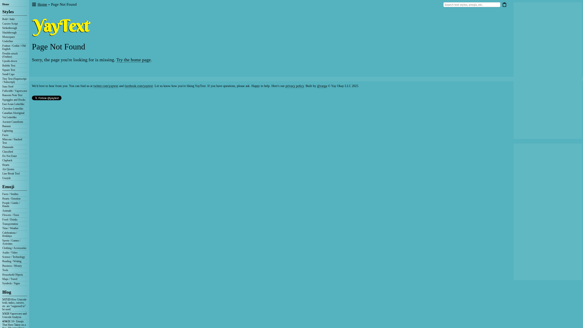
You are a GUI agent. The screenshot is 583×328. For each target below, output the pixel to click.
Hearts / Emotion (11, 198)
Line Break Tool (11, 173)
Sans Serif (7, 86)
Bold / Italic (8, 19)
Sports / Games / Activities (11, 242)
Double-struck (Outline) (10, 55)
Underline (7, 41)
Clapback (7, 160)
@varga (322, 86)
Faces (5, 135)
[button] (34, 4)
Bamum (6, 126)
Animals (6, 210)
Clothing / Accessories (14, 248)
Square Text (8, 70)
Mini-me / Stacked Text (12, 141)
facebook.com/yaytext (139, 86)
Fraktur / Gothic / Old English (14, 47)
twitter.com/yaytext (105, 86)
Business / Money (12, 265)
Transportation (10, 224)
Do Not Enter (9, 156)
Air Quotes (8, 169)
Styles (8, 11)
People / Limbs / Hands (11, 204)
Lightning (7, 130)
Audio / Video (10, 252)
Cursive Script (10, 23)
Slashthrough (9, 32)
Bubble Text (8, 65)
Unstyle (6, 178)
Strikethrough (9, 28)
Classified (7, 151)
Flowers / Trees (10, 215)
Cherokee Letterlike (12, 108)
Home (5, 4)
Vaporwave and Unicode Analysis (14, 315)
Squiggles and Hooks (14, 99)
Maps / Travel (9, 279)
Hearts (5, 165)
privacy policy (295, 86)
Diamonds (7, 147)
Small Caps (8, 74)
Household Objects (12, 274)
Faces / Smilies (10, 194)
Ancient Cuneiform (12, 121)
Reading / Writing (11, 261)
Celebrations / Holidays (9, 234)
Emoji (8, 186)
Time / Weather (10, 228)
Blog (6, 292)
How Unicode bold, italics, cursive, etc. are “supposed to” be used (14, 304)
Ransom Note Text (12, 95)
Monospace (8, 36)
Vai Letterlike (9, 117)
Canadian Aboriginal (13, 113)
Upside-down (9, 61)
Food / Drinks (10, 219)
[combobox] (471, 4)
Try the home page (133, 59)
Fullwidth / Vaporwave (14, 90)
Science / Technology (13, 257)
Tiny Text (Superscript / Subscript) (14, 80)
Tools (5, 270)
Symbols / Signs (11, 283)
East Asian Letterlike (13, 104)
